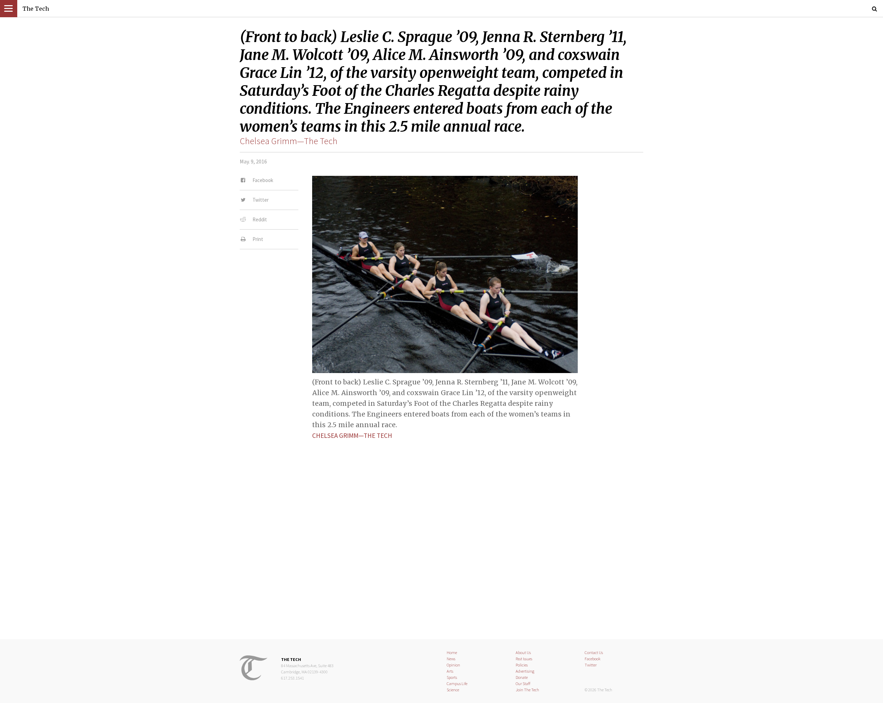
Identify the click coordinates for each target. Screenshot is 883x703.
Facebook (593, 658)
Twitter (591, 664)
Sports (452, 677)
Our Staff (523, 683)
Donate (522, 677)
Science (453, 689)
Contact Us (594, 652)
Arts (450, 671)
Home (452, 652)
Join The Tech (527, 689)
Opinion (453, 664)
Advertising (525, 671)
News (451, 658)
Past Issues (524, 658)
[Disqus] (441, 534)
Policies (522, 664)
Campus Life (457, 683)
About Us (523, 652)
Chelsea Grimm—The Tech (288, 141)
